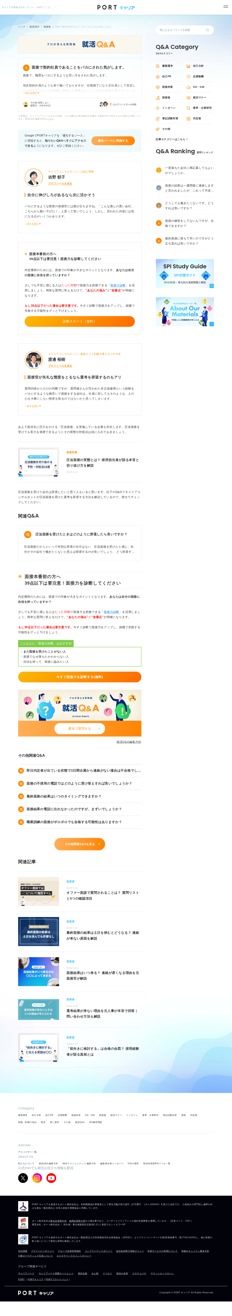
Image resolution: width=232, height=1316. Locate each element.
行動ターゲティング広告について (35, 1256)
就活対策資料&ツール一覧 (156, 1163)
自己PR (166, 76)
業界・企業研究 (202, 107)
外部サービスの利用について (163, 1251)
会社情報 (22, 1251)
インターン (169, 107)
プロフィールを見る (60, 183)
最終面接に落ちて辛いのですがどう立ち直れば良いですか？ (189, 241)
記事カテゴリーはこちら (170, 139)
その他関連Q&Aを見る (80, 844)
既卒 (43, 1122)
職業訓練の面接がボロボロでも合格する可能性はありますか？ (74, 822)
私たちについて (26, 1163)
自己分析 (198, 65)
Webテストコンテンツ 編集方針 (79, 1163)
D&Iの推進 (133, 1163)
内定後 (197, 118)
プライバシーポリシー (42, 1251)
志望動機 (198, 76)
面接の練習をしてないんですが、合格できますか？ (189, 223)
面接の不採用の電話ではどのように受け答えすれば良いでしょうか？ (79, 783)
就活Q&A (80, 1122)
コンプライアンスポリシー (99, 1251)
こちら (50, 119)
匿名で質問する (80, 728)
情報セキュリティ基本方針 (195, 1251)
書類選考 (167, 65)
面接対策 (167, 86)
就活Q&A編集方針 (129, 741)
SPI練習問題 (95, 1122)
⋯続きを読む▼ (31, 93)
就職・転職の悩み (27, 1122)
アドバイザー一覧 (27, 1152)
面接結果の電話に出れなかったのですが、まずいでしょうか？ (74, 809)
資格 (183, 1115)
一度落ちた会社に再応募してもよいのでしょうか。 (189, 170)
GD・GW (198, 86)
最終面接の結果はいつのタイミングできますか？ (64, 796)
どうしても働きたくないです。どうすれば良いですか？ (189, 206)
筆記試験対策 (170, 118)
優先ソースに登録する (113, 140)
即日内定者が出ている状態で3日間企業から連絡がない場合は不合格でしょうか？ (84, 771)
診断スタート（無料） (80, 321)
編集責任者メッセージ (111, 1163)
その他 (166, 128)
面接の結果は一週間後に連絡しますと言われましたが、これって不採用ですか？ (189, 188)
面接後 (166, 97)
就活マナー (199, 97)
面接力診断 (118, 285)
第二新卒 (54, 1122)
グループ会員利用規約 (69, 1251)
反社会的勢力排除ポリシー (130, 1251)
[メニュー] (225, 6)
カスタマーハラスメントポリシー (74, 1256)
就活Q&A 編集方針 (48, 1163)
